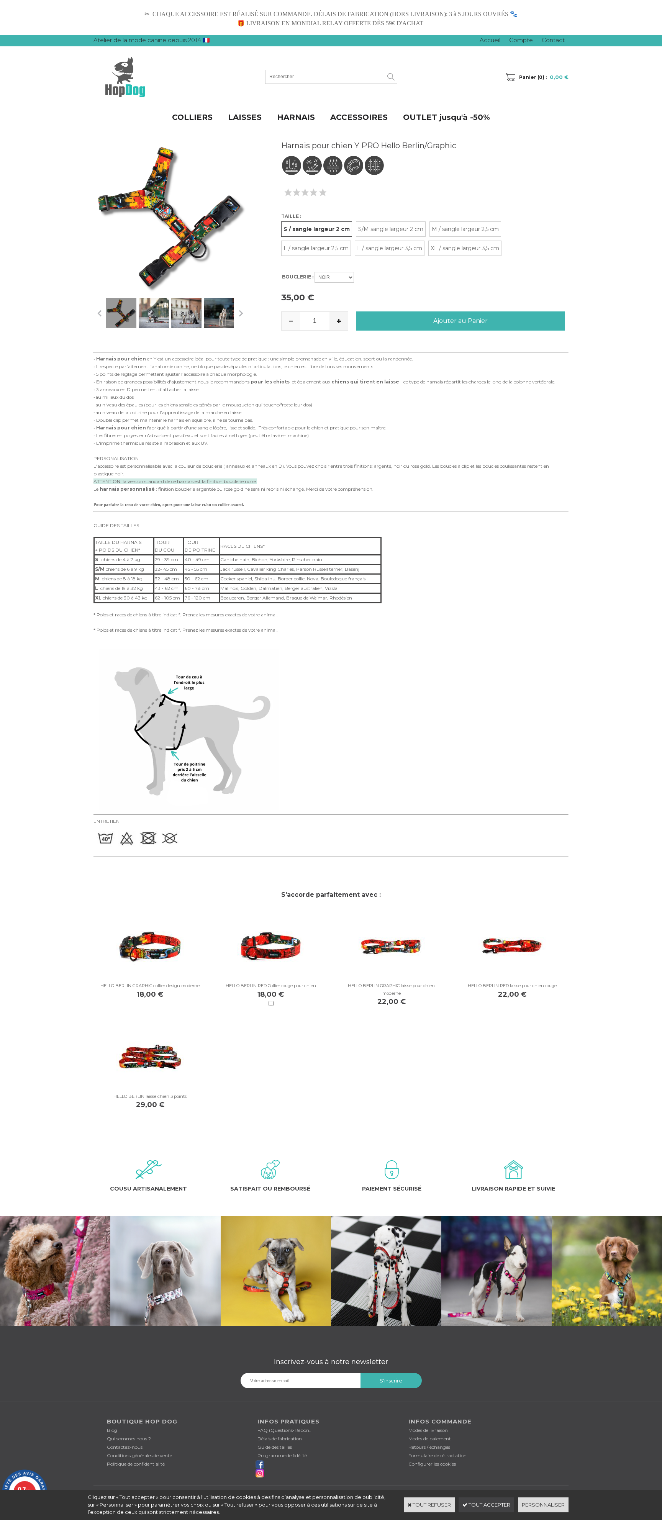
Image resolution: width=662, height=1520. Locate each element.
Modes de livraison (428, 1430)
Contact (553, 40)
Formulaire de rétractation (437, 1455)
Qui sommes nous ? (129, 1438)
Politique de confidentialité (136, 1464)
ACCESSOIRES (359, 117)
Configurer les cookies (432, 1464)
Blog (112, 1430)
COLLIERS (192, 117)
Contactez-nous (125, 1447)
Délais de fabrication (279, 1438)
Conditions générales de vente (139, 1455)
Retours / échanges (429, 1447)
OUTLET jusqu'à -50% (446, 117)
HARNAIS (296, 117)
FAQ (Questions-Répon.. (284, 1430)
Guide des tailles (274, 1447)
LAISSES (245, 117)
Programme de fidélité (282, 1455)
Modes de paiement (429, 1438)
